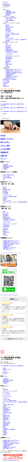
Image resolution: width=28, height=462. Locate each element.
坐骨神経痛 (8, 47)
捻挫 (7, 65)
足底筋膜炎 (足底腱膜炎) (12, 51)
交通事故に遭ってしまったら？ (13, 71)
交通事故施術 (9, 75)
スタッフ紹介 (6, 80)
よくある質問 (6, 81)
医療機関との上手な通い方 (12, 76)
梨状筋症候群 (9, 58)
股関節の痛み (9, 64)
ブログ (4, 84)
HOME (4, 113)
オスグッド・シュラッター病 (12, 55)
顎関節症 (8, 35)
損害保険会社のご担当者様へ (10, 79)
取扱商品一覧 (6, 86)
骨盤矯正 (8, 15)
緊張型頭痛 (8, 29)
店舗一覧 (5, 83)
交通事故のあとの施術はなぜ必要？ (14, 72)
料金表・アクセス (7, 139)
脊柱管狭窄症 (9, 57)
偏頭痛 (7, 25)
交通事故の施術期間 (10, 73)
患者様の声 (4, 152)
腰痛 (7, 43)
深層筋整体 (8, 10)
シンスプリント (9, 53)
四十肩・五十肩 (9, 38)
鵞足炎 (7, 62)
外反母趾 (8, 66)
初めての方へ (5, 142)
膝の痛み (8, 46)
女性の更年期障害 (10, 20)
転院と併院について (10, 77)
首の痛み (8, 28)
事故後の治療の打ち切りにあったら (14, 69)
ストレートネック (10, 32)
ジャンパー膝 (9, 54)
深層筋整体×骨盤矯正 (11, 12)
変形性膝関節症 (9, 50)
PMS (7, 21)
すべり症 (8, 60)
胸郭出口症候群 (9, 27)
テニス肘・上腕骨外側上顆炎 (12, 34)
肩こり (7, 24)
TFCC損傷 (8, 31)
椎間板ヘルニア (9, 49)
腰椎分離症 (8, 61)
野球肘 (7, 36)
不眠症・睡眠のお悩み (11, 17)
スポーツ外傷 (9, 19)
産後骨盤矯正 (9, 13)
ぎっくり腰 (8, 45)
